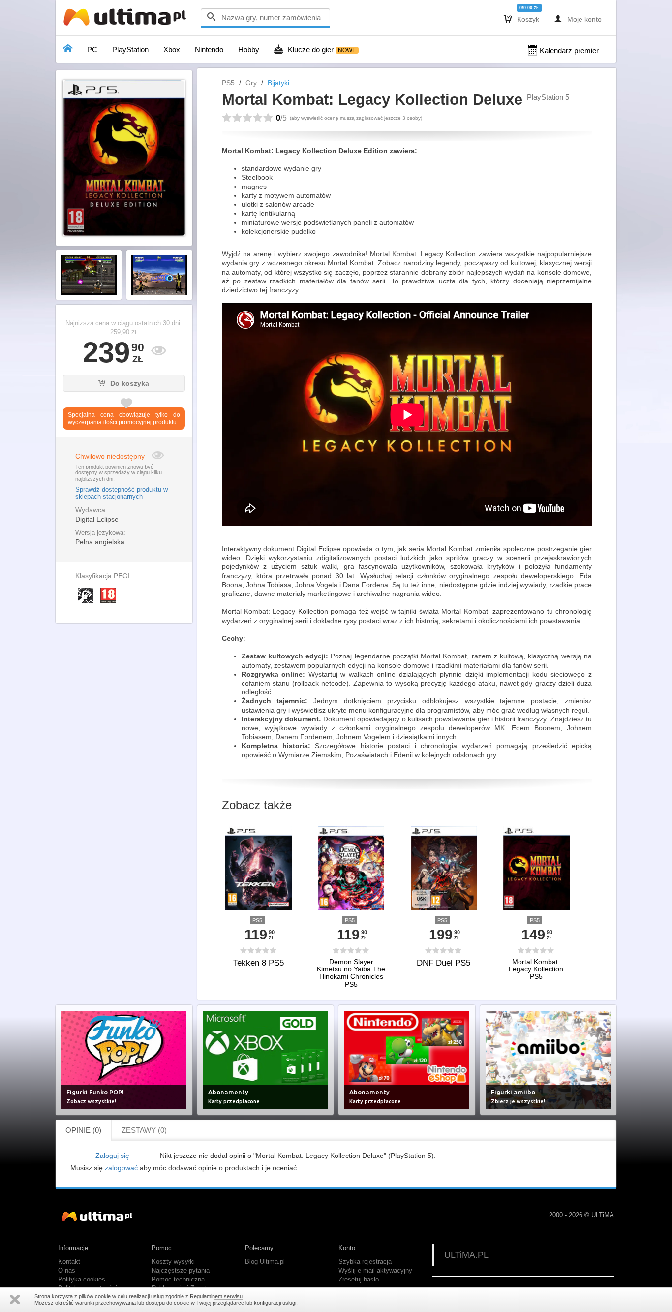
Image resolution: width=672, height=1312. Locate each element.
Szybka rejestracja (365, 1261)
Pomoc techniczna (178, 1279)
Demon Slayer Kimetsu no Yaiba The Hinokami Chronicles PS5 (351, 973)
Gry (251, 83)
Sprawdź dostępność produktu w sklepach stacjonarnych (121, 493)
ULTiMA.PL (466, 1255)
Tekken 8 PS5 (258, 963)
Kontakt (69, 1261)
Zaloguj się (112, 1155)
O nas (66, 1270)
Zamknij (15, 1299)
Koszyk (521, 18)
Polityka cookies (81, 1279)
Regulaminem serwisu (216, 1296)
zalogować (121, 1168)
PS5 (228, 83)
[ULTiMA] (127, 19)
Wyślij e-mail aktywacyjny (375, 1270)
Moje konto (578, 18)
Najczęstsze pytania (181, 1270)
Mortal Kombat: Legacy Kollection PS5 (536, 969)
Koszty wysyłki (173, 1261)
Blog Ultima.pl (265, 1261)
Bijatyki (278, 83)
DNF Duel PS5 (443, 963)
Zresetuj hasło (358, 1279)
